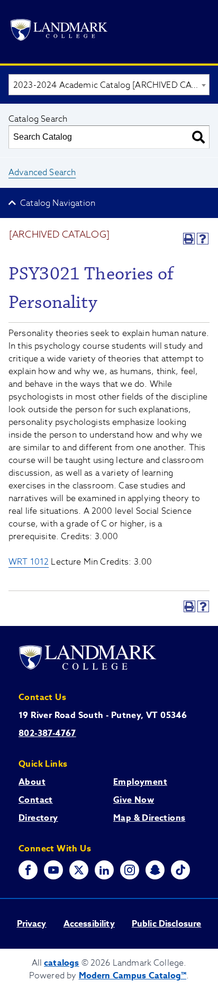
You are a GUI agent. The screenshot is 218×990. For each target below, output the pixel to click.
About (32, 782)
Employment (140, 782)
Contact (36, 800)
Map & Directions (149, 818)
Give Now (133, 800)
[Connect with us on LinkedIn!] (104, 869)
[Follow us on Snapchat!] (155, 869)
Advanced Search (42, 172)
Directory (38, 818)
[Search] (198, 137)
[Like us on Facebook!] (28, 869)
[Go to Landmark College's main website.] (59, 32)
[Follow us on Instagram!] (129, 869)
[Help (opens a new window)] (202, 238)
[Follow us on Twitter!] (78, 869)
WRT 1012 (28, 562)
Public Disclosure (167, 924)
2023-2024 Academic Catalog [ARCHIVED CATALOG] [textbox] (111, 85)
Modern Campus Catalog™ (133, 975)
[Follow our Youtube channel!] (53, 869)
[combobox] (109, 84)
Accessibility (89, 924)
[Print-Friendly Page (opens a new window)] (189, 238)
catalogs (61, 963)
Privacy (32, 924)
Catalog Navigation (57, 203)
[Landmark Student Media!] (180, 869)
